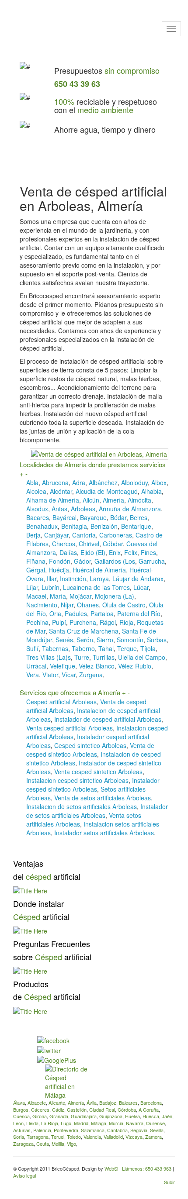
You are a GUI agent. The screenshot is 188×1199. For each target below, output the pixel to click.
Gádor (82, 561)
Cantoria (84, 535)
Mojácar (80, 596)
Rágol (108, 622)
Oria (55, 613)
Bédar (118, 517)
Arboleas (83, 508)
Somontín (130, 639)
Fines (148, 552)
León (18, 1123)
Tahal (106, 648)
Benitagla (74, 526)
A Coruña (149, 1109)
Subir (169, 1181)
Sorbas (157, 639)
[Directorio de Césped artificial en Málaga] (66, 1081)
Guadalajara (84, 1116)
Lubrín (50, 587)
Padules (76, 613)
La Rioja (49, 1123)
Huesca (151, 1116)
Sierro (105, 639)
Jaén (167, 1116)
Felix (130, 552)
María (58, 596)
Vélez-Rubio (134, 666)
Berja (33, 535)
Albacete (37, 1102)
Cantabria (117, 1130)
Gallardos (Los (114, 561)
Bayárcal (64, 517)
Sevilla (157, 1130)
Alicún (91, 500)
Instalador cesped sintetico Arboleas (93, 784)
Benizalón (104, 526)
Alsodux (37, 508)
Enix (115, 552)
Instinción (73, 578)
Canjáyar (56, 535)
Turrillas (104, 657)
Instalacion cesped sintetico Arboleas (77, 780)
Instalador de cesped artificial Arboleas (107, 719)
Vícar (69, 674)
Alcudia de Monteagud (107, 491)
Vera (32, 674)
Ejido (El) (92, 552)
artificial (41, 916)
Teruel (57, 1136)
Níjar (67, 604)
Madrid (81, 1123)
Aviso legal (24, 1175)
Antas (59, 508)
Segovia (138, 1130)
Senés (64, 639)
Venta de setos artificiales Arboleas (102, 797)
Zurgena (91, 674)
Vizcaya (134, 1136)
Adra (78, 482)
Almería (113, 500)
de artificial (46, 996)
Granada (58, 1116)
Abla (32, 482)
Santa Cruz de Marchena (83, 631)
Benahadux (42, 526)
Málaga (98, 1123)
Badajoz (107, 1102)
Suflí (32, 648)
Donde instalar (38, 903)
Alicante (57, 1102)
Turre (81, 657)
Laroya (99, 578)
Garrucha (152, 561)
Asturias (22, 1130)
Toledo (74, 1136)
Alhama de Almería (52, 500)
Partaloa (102, 613)
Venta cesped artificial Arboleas (69, 728)
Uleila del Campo (141, 657)
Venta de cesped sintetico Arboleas (90, 749)
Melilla (58, 1143)
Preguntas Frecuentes (51, 943)
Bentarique (136, 526)
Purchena (83, 622)
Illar (51, 578)
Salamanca (92, 1130)
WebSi (111, 1168)
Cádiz (58, 1109)
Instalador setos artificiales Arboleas (104, 832)
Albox (159, 482)
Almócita (139, 500)
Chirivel (89, 543)
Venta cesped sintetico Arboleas (98, 771)
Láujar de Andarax (138, 578)
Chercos (63, 543)
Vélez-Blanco (97, 666)
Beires (138, 517)
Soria (18, 1136)
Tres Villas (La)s (48, 657)
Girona (39, 1116)
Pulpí (59, 622)
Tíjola (148, 648)
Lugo (66, 1123)
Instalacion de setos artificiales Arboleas (81, 806)
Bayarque (93, 517)
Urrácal (36, 666)
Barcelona (151, 1102)
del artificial (46, 876)
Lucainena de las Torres (96, 587)
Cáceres (40, 1109)
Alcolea (36, 491)
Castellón (77, 1109)
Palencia (42, 1130)
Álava (19, 1102)
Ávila (92, 1102)
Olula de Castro (124, 604)
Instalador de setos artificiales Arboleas (97, 811)
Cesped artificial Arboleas (61, 701)
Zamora (153, 1136)
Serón (85, 639)
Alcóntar (61, 491)
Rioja (126, 622)
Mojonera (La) (114, 596)
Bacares (37, 517)
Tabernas (55, 648)
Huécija (59, 569)
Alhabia (151, 491)
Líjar (32, 587)
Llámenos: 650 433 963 (147, 1168)
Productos (31, 983)
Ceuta (42, 1143)
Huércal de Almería (99, 569)
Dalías (68, 552)
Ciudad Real (102, 1109)
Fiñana (35, 561)
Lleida (32, 1123)
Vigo (71, 1143)
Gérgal (35, 569)
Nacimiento (41, 604)
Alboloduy (134, 482)
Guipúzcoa (110, 1116)
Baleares (128, 1102)
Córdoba (127, 1109)
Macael (36, 596)
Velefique (62, 666)
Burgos (20, 1109)
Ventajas (28, 863)
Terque (127, 648)
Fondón (59, 561)
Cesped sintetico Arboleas (90, 745)
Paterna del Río (138, 613)
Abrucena (55, 482)
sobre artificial (52, 956)
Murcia (116, 1123)
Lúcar (141, 587)
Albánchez (103, 482)
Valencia (92, 1136)
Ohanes (88, 604)
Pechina (37, 622)
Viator (50, 674)
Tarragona (38, 1136)
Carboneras (115, 535)
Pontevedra (66, 1130)
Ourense (155, 1123)
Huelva (132, 1116)
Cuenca (21, 1116)
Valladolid (113, 1136)
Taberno (83, 648)
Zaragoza (23, 1143)
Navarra (134, 1123)
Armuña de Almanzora (130, 508)
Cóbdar (113, 543)
